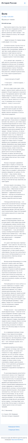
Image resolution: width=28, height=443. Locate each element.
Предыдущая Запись (14, 426)
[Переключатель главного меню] (24, 3)
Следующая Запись (14, 429)
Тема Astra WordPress (17, 439)
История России (9, 3)
